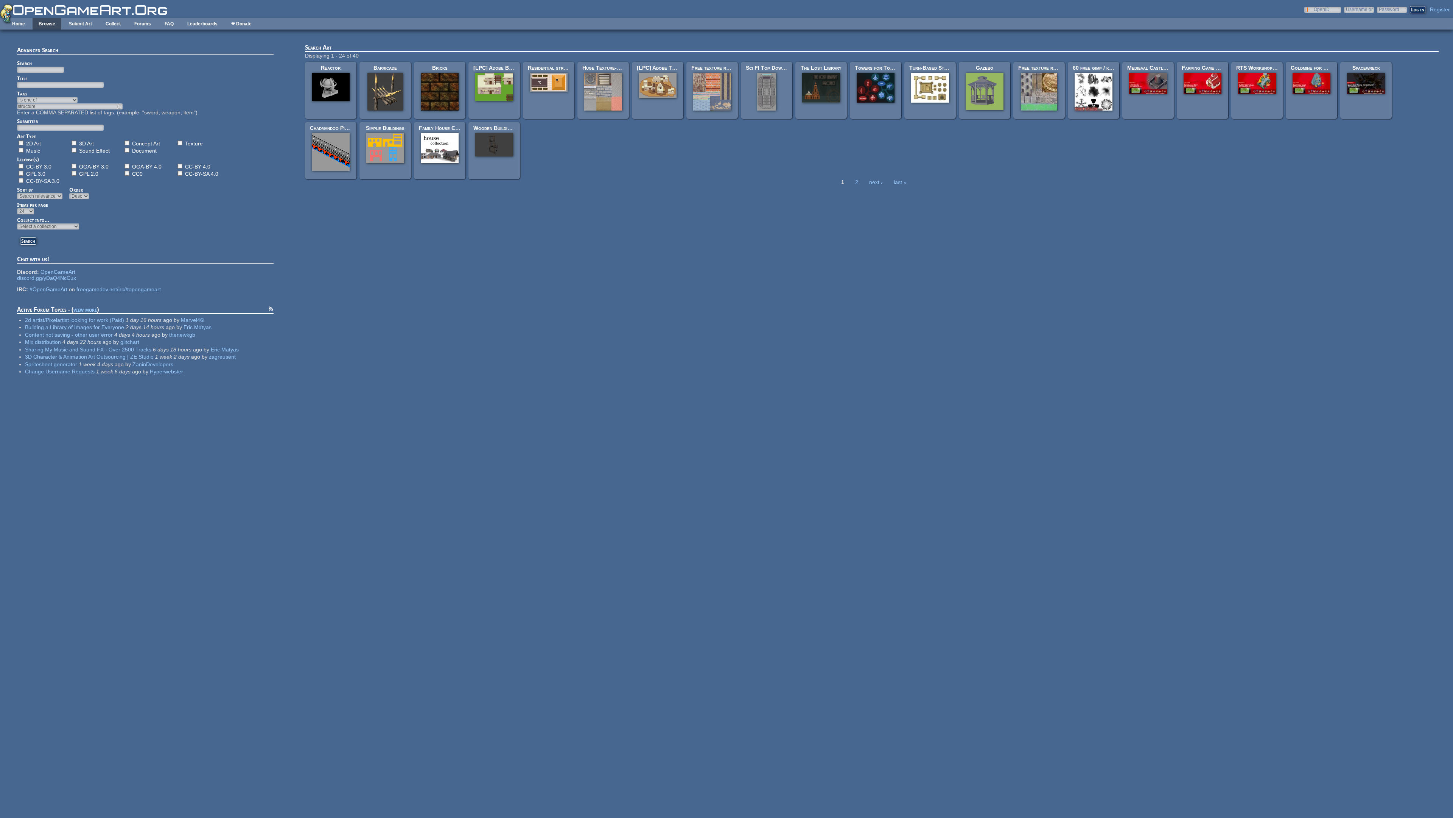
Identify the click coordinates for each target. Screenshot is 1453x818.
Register (1440, 9)
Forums (142, 24)
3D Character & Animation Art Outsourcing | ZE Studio (89, 357)
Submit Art (80, 24)
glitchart (129, 342)
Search (24, 63)
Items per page (32, 205)
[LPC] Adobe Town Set (664, 68)
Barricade (385, 68)
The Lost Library (821, 68)
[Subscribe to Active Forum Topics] (271, 310)
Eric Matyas (198, 327)
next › (876, 182)
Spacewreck (1366, 68)
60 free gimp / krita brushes (1105, 68)
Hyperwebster (166, 371)
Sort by (25, 190)
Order (76, 190)
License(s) (28, 159)
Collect (113, 24)
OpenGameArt (57, 272)
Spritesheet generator (51, 364)
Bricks (440, 68)
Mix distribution (43, 342)
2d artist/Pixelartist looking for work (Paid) (74, 320)
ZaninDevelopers (152, 364)
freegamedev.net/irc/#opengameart (118, 289)
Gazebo (984, 68)
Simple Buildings (385, 128)
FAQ (169, 24)
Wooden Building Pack (499, 128)
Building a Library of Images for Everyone (74, 327)
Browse (47, 24)
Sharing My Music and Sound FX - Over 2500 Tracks (88, 350)
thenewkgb (182, 335)
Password (1389, 9)
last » (900, 182)
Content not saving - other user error (69, 335)
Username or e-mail (1359, 9)
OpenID (1322, 9)
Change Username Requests (60, 371)
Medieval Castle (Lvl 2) (1155, 68)
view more (85, 309)
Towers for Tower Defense (887, 68)
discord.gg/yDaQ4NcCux (46, 278)
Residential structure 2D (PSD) (565, 68)
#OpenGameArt (48, 289)
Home (18, 24)
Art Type (26, 136)
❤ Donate (241, 24)
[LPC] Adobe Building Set (503, 68)
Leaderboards (202, 24)
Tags (22, 94)
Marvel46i (192, 320)
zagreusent (222, 357)
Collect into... (33, 220)
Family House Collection (448, 128)
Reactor (331, 68)
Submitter (27, 121)
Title (22, 78)
